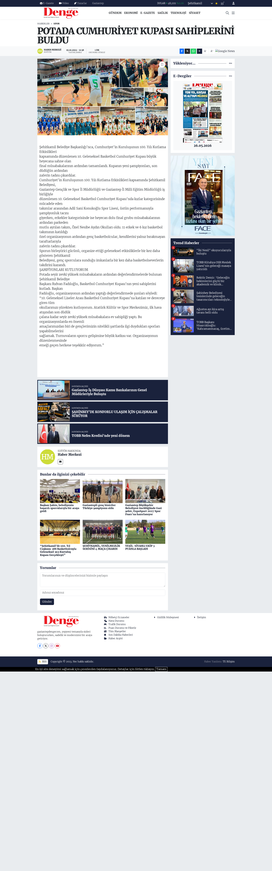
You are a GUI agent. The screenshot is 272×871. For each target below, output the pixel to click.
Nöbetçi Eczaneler (118, 617)
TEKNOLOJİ (178, 13)
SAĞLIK (163, 13)
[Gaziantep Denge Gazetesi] (61, 13)
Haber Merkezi (70, 455)
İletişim (201, 617)
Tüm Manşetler (117, 631)
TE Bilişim (229, 661)
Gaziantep (98, 3)
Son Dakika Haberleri (120, 634)
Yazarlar (82, 3)
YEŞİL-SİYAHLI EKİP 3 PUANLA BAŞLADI (140, 547)
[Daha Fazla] (199, 51)
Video (65, 3)
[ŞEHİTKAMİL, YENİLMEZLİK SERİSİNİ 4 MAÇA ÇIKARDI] (103, 531)
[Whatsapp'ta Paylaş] (193, 51)
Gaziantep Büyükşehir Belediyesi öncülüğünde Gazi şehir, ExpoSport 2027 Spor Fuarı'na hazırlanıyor (143, 510)
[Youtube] (57, 645)
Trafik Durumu (117, 624)
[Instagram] (51, 645)
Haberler (43, 23)
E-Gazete (48, 3)
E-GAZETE (147, 13)
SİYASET (194, 13)
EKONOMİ (131, 13)
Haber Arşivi (115, 638)
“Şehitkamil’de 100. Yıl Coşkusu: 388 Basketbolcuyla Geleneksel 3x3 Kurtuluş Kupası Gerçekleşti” (58, 550)
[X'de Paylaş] (187, 51)
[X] (45, 645)
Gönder (47, 601)
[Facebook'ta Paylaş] (182, 51)
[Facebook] (39, 645)
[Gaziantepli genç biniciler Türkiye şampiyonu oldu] (103, 491)
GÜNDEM (115, 13)
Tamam (161, 669)
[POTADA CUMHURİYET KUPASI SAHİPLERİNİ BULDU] (102, 97)
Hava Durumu (116, 620)
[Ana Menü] (233, 13)
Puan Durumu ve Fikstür (122, 627)
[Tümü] (230, 63)
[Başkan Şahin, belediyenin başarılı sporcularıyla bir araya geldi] (60, 491)
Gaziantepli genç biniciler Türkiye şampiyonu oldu (99, 507)
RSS (44, 661)
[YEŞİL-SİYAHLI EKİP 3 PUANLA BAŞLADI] (145, 531)
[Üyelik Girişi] (232, 3)
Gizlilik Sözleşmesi (168, 617)
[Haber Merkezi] (47, 456)
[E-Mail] (60, 461)
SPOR (57, 23)
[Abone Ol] (225, 51)
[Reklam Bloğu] (203, 195)
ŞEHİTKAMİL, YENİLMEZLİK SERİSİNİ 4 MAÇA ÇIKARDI (101, 547)
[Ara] (227, 13)
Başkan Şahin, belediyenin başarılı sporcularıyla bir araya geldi (59, 508)
